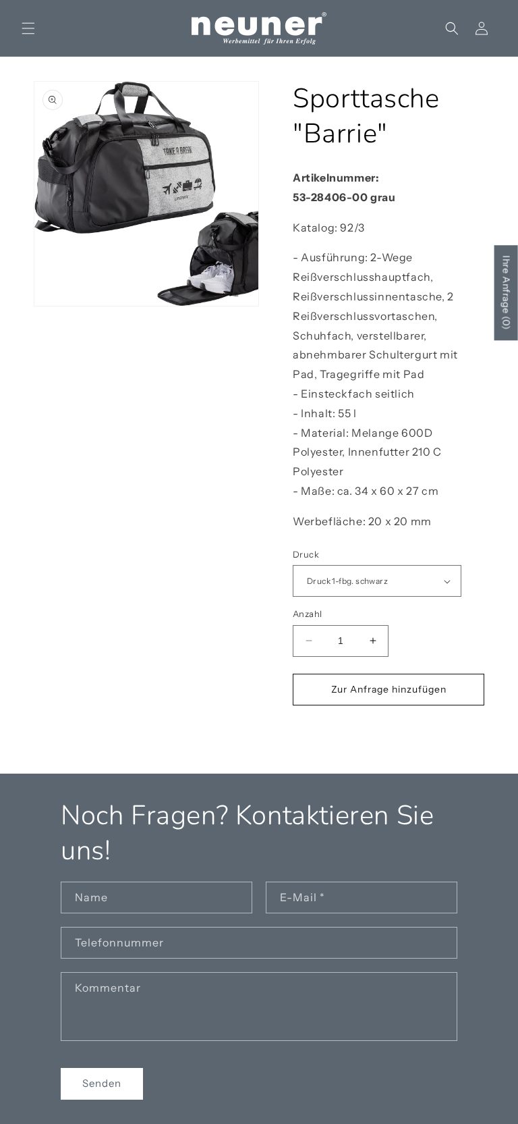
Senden (101, 1083)
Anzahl (307, 613)
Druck (306, 554)
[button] (28, 28)
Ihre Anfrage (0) (506, 293)
